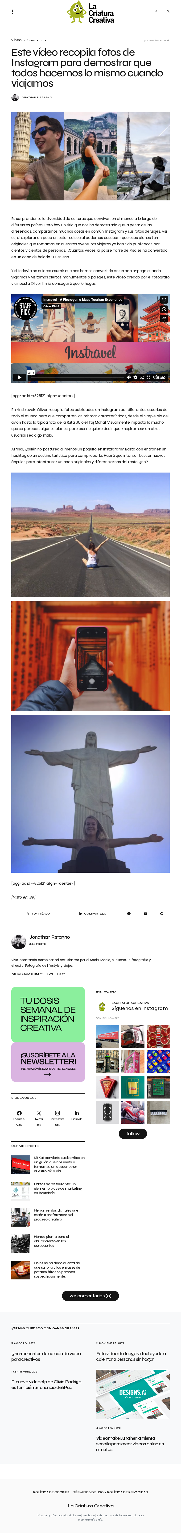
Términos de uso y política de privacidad (110, 1492)
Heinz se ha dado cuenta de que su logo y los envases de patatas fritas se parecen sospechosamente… (57, 1270)
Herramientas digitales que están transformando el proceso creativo (56, 1214)
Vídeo (16, 40)
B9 (31, 897)
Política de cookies (51, 1492)
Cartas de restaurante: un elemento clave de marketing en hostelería (58, 1188)
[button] (13, 11)
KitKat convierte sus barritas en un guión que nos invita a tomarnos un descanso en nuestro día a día (59, 1164)
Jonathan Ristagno (36, 97)
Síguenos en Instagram (140, 1008)
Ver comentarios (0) (90, 1296)
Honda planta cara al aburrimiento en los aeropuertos (51, 1241)
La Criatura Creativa (91, 1506)
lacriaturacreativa (130, 1003)
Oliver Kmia (41, 283)
